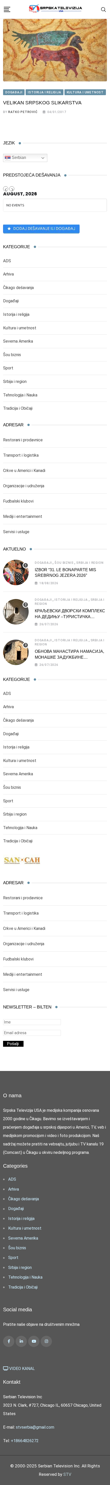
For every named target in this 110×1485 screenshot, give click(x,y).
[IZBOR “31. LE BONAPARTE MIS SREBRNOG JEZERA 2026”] (16, 572)
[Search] (103, 9)
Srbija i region (15, 381)
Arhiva (8, 274)
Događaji (11, 300)
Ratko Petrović (22, 112)
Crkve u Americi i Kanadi (24, 470)
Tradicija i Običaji (17, 408)
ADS (7, 260)
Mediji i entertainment (22, 516)
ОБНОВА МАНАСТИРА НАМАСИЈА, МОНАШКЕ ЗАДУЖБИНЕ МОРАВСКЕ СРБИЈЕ (69, 657)
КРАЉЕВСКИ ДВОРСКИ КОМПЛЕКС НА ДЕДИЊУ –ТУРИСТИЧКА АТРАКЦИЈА (70, 617)
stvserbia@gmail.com (35, 1427)
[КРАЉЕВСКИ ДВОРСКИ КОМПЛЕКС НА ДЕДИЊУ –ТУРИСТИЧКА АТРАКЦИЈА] (16, 612)
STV (67, 1474)
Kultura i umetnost (19, 328)
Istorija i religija (16, 314)
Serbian (18, 157)
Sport (8, 368)
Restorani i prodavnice (23, 440)
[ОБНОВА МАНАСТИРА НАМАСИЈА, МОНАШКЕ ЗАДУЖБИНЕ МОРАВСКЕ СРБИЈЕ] (16, 652)
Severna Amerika (18, 341)
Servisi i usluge (16, 531)
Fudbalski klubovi (18, 501)
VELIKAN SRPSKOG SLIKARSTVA (42, 102)
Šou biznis (12, 354)
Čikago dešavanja (18, 287)
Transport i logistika (21, 455)
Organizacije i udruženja (23, 485)
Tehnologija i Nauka (20, 395)
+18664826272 (25, 1440)
